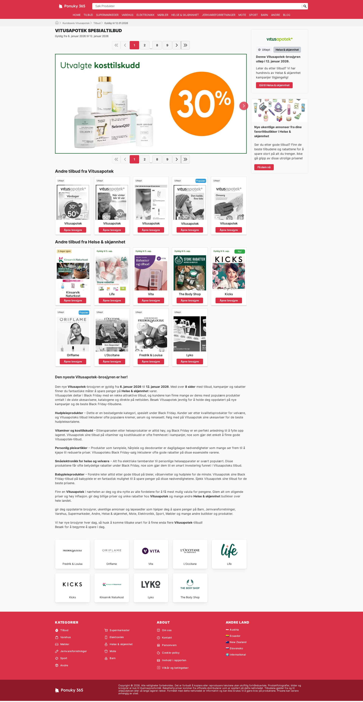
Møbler (162, 14)
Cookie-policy (171, 652)
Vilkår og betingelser (175, 667)
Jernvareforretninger (218, 14)
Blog (286, 14)
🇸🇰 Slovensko (234, 648)
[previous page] (125, 45)
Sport (253, 14)
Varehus (127, 14)
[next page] (176, 45)
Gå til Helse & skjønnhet (274, 85)
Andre (275, 14)
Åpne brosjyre (73, 229)
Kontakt (167, 637)
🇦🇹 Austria (232, 629)
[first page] (116, 45)
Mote (242, 14)
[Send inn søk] (305, 6)
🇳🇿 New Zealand (236, 642)
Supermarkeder (107, 14)
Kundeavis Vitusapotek (76, 23)
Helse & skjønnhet (185, 14)
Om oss (166, 630)
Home (77, 14)
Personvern (169, 645)
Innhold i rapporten (174, 660)
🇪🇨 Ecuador (233, 635)
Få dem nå (264, 167)
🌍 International (236, 654)
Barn (264, 14)
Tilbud (88, 14)
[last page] (185, 45)
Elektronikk (145, 14)
